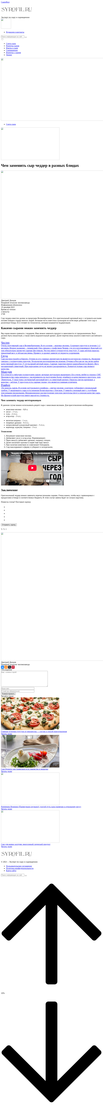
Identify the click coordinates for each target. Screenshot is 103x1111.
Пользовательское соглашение (19, 866)
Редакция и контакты (15, 32)
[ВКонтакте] (2, 667)
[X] (9, 667)
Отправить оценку (9, 525)
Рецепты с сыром (13, 53)
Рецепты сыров (12, 46)
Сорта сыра (11, 43)
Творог (9, 55)
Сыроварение (12, 50)
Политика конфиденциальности (20, 868)
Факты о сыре (12, 48)
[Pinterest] (13, 667)
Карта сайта (11, 871)
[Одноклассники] (6, 667)
